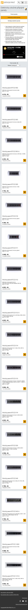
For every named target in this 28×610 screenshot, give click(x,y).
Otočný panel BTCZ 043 (10, 478)
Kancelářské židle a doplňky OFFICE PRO (10, 594)
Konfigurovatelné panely (14, 20)
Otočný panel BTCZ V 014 (10, 576)
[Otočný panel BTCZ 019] (14, 401)
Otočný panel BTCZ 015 (10, 378)
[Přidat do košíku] (24, 95)
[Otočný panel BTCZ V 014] (14, 565)
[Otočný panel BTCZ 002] (14, 76)
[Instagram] (25, 601)
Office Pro (8, 2)
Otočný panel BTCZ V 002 (10, 544)
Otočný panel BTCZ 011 (10, 248)
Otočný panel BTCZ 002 (10, 88)
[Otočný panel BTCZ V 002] (14, 533)
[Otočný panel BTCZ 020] (14, 434)
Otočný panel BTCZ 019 (10, 412)
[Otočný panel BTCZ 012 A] (14, 301)
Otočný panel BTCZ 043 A (10, 511)
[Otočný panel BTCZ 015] (14, 367)
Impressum (24, 598)
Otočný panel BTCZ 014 (10, 345)
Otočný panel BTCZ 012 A (10, 313)
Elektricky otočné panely (14, 17)
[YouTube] (23, 601)
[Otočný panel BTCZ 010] (14, 205)
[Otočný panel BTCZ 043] (14, 467)
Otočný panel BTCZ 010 (10, 216)
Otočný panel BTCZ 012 (10, 280)
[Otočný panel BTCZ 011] (14, 236)
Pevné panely (14, 14)
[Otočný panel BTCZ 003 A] (14, 140)
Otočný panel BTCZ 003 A (10, 151)
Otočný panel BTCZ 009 (10, 184)
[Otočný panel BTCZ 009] (14, 173)
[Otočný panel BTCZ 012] (14, 268)
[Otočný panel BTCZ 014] (14, 334)
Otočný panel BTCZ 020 (10, 445)
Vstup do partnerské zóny (21, 604)
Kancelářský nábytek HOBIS (7, 592)
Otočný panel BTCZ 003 (10, 119)
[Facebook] (20, 601)
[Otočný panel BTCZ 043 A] (14, 500)
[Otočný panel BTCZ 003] (14, 108)
